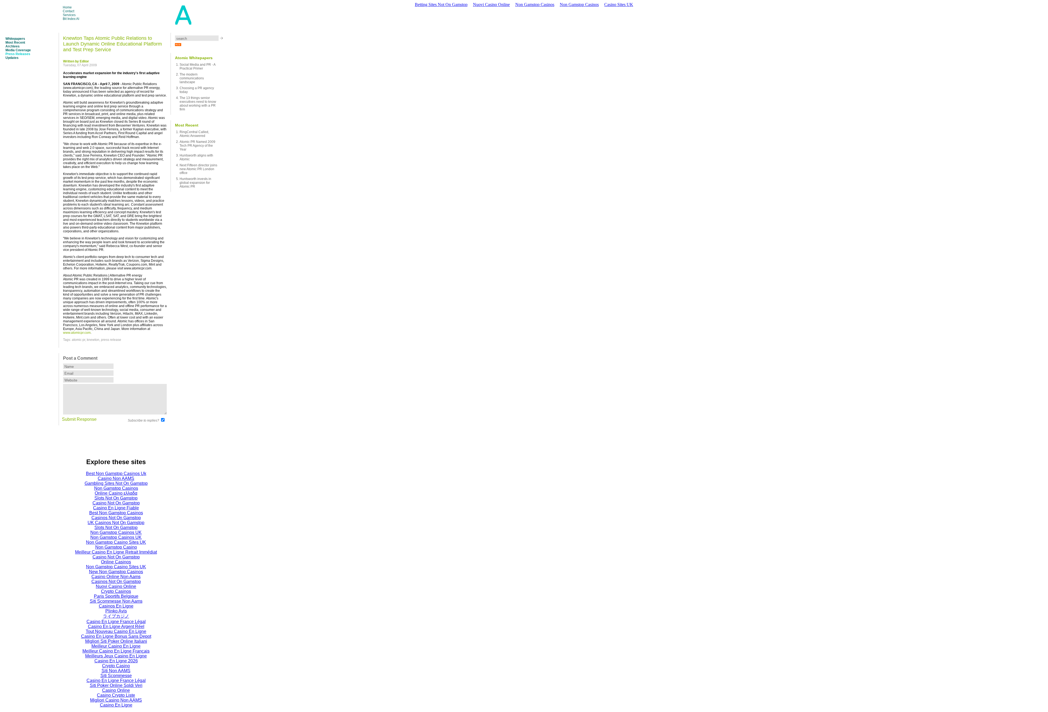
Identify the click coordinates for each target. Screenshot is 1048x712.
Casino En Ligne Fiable (116, 508)
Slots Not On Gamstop (116, 498)
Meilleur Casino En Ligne (116, 646)
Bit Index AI (71, 19)
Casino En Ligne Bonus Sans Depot (116, 636)
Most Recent (15, 42)
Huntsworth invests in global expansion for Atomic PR (195, 182)
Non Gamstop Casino (116, 547)
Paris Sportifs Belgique (116, 596)
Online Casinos (116, 562)
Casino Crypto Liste (116, 695)
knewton (93, 340)
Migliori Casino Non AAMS (116, 700)
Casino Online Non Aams (116, 576)
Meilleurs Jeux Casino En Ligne (116, 656)
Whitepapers (15, 39)
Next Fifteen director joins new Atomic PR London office (198, 169)
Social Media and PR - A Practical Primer (197, 66)
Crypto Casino (116, 665)
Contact (68, 11)
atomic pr (78, 340)
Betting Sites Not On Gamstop (441, 4)
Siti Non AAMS (116, 670)
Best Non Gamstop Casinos (116, 512)
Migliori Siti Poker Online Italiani (116, 641)
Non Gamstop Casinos (534, 4)
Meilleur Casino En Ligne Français (116, 651)
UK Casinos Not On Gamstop (116, 522)
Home (67, 7)
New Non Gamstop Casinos (116, 571)
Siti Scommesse (116, 675)
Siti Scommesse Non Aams (116, 601)
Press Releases (17, 54)
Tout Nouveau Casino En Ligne (116, 631)
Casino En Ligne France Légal (116, 621)
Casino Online (116, 690)
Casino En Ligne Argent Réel (116, 626)
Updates (12, 58)
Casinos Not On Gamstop (116, 517)
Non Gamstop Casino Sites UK (116, 542)
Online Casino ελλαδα (116, 493)
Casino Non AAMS (116, 478)
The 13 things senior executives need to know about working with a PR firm (198, 103)
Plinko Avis (116, 611)
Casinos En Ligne (116, 606)
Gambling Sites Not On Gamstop (116, 483)
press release (111, 340)
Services (69, 15)
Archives (12, 46)
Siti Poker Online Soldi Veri (116, 685)
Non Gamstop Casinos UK (116, 532)
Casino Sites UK (618, 4)
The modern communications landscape (192, 78)
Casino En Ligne (116, 705)
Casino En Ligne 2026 (116, 661)
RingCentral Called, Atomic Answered (194, 134)
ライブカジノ (116, 616)
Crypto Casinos (116, 591)
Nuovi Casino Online (491, 4)
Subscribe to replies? (143, 420)
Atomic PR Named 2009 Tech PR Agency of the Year (197, 145)
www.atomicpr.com (77, 333)
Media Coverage (18, 50)
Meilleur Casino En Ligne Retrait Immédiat (116, 552)
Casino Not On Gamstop (116, 503)
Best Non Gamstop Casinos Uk (116, 473)
